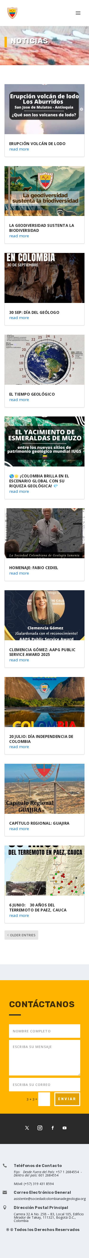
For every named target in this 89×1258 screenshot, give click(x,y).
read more (19, 149)
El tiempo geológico (32, 394)
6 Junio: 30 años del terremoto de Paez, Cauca (38, 907)
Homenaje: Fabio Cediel (33, 567)
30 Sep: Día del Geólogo (34, 312)
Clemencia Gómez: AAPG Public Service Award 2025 (42, 652)
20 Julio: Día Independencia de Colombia (41, 739)
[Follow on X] (27, 1128)
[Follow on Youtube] (64, 1128)
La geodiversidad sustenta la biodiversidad (41, 228)
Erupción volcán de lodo (37, 143)
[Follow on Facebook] (53, 1128)
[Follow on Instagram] (40, 1128)
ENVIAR (67, 1099)
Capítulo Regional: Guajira (39, 823)
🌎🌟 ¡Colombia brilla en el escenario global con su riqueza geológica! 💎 (39, 481)
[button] (78, 1247)
